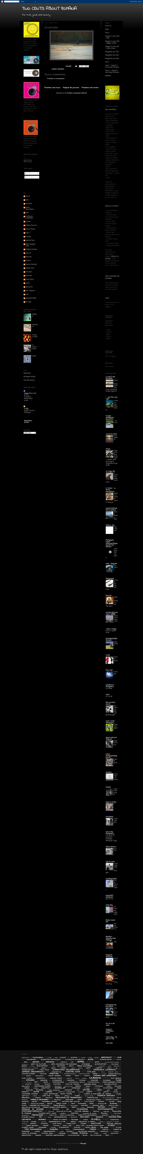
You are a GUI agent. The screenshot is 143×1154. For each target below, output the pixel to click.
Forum (107, 33)
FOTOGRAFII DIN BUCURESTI (111, 1006)
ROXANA (74, 1119)
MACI (57, 1095)
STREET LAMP (28, 1127)
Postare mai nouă (52, 87)
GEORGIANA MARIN (42, 1086)
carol (73, 1068)
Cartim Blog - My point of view (111, 1038)
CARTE (80, 1068)
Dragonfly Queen (116, 726)
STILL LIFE (67, 1125)
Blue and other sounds (110, 703)
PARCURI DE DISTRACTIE (31, 1107)
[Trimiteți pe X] (84, 66)
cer (116, 1068)
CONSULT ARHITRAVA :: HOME (110, 1031)
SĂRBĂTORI (25, 1121)
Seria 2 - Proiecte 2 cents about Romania (112, 71)
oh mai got (109, 696)
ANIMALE (63, 1062)
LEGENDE (81, 1092)
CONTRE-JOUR (73, 1072)
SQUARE (56, 1125)
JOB (115, 1090)
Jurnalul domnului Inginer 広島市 (112, 613)
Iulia (108, 1090)
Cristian (28, 222)
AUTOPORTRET (101, 1064)
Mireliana (57, 1099)
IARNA (26, 1088)
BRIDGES (116, 1066)
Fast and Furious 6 (116, 926)
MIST (79, 1099)
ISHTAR (86, 1090)
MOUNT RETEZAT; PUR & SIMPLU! (111, 509)
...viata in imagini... (111, 629)
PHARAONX (82, 1109)
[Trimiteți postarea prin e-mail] (76, 66)
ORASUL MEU (98, 1105)
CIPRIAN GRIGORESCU (33, 1072)
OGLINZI (84, 1105)
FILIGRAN (107, 1080)
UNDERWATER (49, 1131)
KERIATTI (25, 1092)
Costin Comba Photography (110, 722)
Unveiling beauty (111, 879)
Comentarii (30, 177)
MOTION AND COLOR (71, 1101)
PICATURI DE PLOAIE (64, 1111)
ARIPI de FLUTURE (112, 990)
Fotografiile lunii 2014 (112, 52)
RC (40, 1117)
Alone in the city (115, 743)
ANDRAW (50, 1062)
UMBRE (37, 1131)
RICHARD (84, 1117)
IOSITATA (68, 1090)
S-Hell (108, 655)
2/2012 (74, 1057)
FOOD (45, 1082)
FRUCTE (28, 1084)
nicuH (107, 694)
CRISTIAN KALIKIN (84, 1073)
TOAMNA (53, 1129)
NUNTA (24, 1105)
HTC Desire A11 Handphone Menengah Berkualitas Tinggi (111, 838)
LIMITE (106, 1092)
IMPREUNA (76, 1088)
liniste (115, 1092)
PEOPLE (56, 1109)
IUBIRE (99, 1090)
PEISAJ (114, 1107)
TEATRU (77, 1127)
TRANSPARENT (79, 1129)
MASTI (38, 1097)
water (105, 1133)
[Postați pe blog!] (82, 66)
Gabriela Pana (30, 240)
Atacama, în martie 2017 (116, 618)
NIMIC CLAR (61, 1103)
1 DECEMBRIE (37, 1057)
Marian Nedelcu (89, 1095)
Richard (28, 261)
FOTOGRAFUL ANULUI (77, 1082)
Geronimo (58, 1086)
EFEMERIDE (109, 817)
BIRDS (71, 1066)
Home (107, 62)
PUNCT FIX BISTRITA (67, 1115)
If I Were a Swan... (34, 347)
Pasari (83, 1107)
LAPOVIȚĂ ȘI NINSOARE (66, 1092)
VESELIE (116, 1131)
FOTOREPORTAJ (93, 1082)
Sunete (53, 1127)
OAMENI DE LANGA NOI (39, 1105)
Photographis (110, 579)
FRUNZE (47, 1084)
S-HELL (96, 1119)
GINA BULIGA (68, 1086)
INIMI (119, 1088)
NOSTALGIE (102, 1103)
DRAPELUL (41, 1078)
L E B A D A (116, 422)
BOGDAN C (102, 1066)
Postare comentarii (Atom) (77, 93)
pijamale (106, 1111)
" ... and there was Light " (111, 398)
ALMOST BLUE (106, 1059)
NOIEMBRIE (82, 1103)
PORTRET (74, 1113)
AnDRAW (29, 204)
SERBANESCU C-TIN (57, 1121)
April (27, 213)
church (89, 1070)
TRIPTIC (105, 1129)
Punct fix (108, 26)
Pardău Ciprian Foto (110, 921)
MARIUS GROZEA (106, 1096)
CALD (53, 1068)
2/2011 (63, 1057)
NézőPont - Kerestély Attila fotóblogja (111, 938)
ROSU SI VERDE (60, 1119)
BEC (53, 1066)
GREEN (78, 1086)
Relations (108, 76)
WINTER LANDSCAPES (55, 1135)
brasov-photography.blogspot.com (111, 756)
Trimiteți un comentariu (55, 78)
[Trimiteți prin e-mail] (80, 66)
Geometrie (26, 1086)
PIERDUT (96, 1111)
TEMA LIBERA (90, 1127)
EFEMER (30, 1080)
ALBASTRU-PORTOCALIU (51, 1059)
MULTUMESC (89, 1101)
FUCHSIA (57, 1084)
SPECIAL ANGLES (114, 1123)
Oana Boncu (59, 1105)
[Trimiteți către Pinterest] (88, 66)
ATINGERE (86, 1064)
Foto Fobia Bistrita (29, 380)
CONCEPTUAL (56, 1072)
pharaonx (109, 772)
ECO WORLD (116, 1078)
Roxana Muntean (31, 264)
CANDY (63, 1068)
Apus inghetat (116, 437)
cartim (28, 283)
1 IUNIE (49, 1057)
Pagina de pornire (71, 87)
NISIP (73, 1103)
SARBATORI (114, 1119)
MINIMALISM (92, 1097)
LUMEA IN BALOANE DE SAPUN (97, 1094)
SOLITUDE (96, 1123)
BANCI (24, 1066)
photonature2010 (31, 298)
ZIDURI (84, 1135)
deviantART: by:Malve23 (109, 896)
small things (57, 1123)
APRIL (81, 1061)
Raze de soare (115, 1115)
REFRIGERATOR (60, 1117)
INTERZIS (40, 1090)
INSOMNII (29, 1090)
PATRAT (101, 1107)
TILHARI (118, 1127)
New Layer (109, 670)
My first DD (109, 899)
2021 (90, 1057)
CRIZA (94, 1073)
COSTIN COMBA (28, 1073)
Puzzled (108, 787)
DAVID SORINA (54, 1075)
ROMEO (61, 69)
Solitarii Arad (30, 268)
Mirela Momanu (111, 847)
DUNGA (84, 1078)
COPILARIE (91, 1072)
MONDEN (25, 1101)
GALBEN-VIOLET (110, 1084)
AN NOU (118, 1059)
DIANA (68, 1075)
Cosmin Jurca (113, 1072)
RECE (49, 1117)
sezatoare (24, 1123)
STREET (111, 1125)
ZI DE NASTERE (74, 1135)
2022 (97, 1057)
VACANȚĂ (70, 1131)
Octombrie (74, 1105)
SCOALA (43, 1121)
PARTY (74, 1107)
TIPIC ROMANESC (111, 110)
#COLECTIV (25, 1057)
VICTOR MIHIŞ (47, 1133)
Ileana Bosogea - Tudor (31, 245)
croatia (115, 993)
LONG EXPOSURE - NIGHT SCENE (57, 1094)
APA (72, 1062)
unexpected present (115, 791)
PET (67, 1109)
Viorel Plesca (30, 280)
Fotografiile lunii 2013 (112, 55)
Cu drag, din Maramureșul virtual (28, 398)
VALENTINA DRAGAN (86, 1131)
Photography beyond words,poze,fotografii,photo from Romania (111, 543)
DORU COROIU (27, 1078)
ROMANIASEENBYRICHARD (111, 639)
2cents (28, 196)
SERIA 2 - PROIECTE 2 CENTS (109, 1121)
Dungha (28, 237)
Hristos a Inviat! (34, 336)
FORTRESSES (58, 1082)
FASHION (70, 1080)
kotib (27, 295)
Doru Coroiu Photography (110, 833)
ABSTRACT (106, 1057)
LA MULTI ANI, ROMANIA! (110, 378)
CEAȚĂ (109, 1068)
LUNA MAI (46, 1095)
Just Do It (115, 849)
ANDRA (35, 1062)
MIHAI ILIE (49, 1097)
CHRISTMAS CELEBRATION (65, 1070)
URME (62, 1131)
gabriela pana (90, 1084)
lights (99, 1092)
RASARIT (105, 1115)
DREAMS (69, 1078)
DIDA (77, 1075)
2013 (115, 942)
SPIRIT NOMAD (32, 1125)
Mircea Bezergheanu (108, 1097)
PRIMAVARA (37, 1115)
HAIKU (107, 298)
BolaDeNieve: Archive (28, 422)
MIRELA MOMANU (39, 1100)
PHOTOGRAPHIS (105, 1109)
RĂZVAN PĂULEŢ (28, 1117)
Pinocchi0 (29, 257)
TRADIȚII (67, 1129)
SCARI (33, 1121)
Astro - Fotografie (111, 564)
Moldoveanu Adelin (93, 1099)
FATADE (82, 1080)
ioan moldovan (30, 291)
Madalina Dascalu (31, 249)
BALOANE (114, 1064)
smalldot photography (110, 972)
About (107, 29)
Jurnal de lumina (111, 434)
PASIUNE (90, 1107)
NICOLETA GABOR (37, 1103)
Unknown (29, 272)
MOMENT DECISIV (112, 1099)
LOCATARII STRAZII (30, 1094)
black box (109, 595)
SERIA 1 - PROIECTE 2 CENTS (83, 1121)
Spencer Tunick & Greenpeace (29, 411)
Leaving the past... (116, 820)
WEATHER (114, 1133)
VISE (96, 1133)
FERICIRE (94, 1080)
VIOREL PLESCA (79, 1133)
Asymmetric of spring (116, 776)
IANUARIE (117, 1086)
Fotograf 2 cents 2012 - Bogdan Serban (112, 42)
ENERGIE (44, 1080)
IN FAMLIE (97, 1088)
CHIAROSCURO (28, 1070)
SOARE (83, 1123)
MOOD (34, 1101)
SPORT (46, 1125)
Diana (27, 233)
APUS (97, 1062)
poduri (63, 1113)
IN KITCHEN (107, 1088)
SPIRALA (34, 315)
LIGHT (89, 1092)
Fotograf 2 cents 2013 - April (112, 37)
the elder (28, 302)
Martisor (26, 1098)
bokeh (109, 1066)
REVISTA (74, 1117)
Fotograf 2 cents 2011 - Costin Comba (112, 47)
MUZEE (112, 1101)
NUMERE (113, 1103)
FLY (36, 1082)
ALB (119, 1057)
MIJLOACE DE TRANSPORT (69, 1098)
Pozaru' (104, 1113)
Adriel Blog (109, 905)
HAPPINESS (99, 1086)
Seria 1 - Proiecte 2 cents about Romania (112, 66)
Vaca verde (109, 1043)
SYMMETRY (64, 1127)
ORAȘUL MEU (114, 1105)
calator (43, 1068)
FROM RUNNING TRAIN (112, 1082)
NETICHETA (27, 373)
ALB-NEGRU (31, 1059)
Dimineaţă (109, 688)
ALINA (90, 1059)
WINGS (38, 1135)
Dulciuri (77, 1078)
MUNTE (101, 1101)
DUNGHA (95, 1078)
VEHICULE (104, 1131)
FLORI (118, 1080)
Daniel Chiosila (30, 229)
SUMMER (42, 1127)
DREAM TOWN (56, 1078)
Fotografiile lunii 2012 (112, 59)
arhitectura (25, 1064)
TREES (93, 1129)
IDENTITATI (45, 1088)
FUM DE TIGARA (72, 1084)
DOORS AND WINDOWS (105, 1076)
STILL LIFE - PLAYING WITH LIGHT (90, 1125)
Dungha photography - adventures (110, 417)
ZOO (107, 1135)
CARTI (88, 1068)
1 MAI (55, 1057)
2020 (83, 1057)
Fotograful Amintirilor (109, 956)
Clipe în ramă (110, 862)
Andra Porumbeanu (30, 208)
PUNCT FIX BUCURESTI (87, 1115)
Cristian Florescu (70, 1073)
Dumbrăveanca (116, 960)
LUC (79, 1094)
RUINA (85, 1119)
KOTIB (36, 1092)
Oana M (28, 253)
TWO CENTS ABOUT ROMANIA (49, 8)
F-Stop (26, 409)
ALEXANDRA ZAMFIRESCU (75, 1059)
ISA (78, 1090)
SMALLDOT (71, 1123)
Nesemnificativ (115, 529)
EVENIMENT (57, 1080)
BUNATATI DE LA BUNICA (30, 1068)
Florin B (29, 1082)
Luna (35, 1095)
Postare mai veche (90, 87)
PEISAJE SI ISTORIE (111, 206)
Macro (67, 1095)
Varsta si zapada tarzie (111, 632)
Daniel (28, 1075)
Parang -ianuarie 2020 (116, 515)
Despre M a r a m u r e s (30, 394)
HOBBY (108, 1086)
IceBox (36, 1088)
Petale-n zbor (110, 525)
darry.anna (29, 287)
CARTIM (99, 1068)
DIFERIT (86, 1075)
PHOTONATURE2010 (32, 1111)
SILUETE (44, 1123)
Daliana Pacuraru (31, 225)
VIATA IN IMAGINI (29, 1133)
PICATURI (51, 1111)
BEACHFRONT (42, 1066)
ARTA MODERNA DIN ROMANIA (64, 1064)
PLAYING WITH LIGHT (47, 1113)
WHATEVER (26, 1135)
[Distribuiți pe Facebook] (86, 66)
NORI (91, 1103)
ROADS (99, 1117)
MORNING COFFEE (49, 1101)
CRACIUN (43, 1073)
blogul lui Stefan (111, 802)
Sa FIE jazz (116, 673)
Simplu (108, 449)
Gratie (34, 356)
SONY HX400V (116, 644)
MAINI (77, 1095)
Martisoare (35, 326)
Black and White (84, 1066)
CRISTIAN (54, 1074)
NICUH (49, 1103)
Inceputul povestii (116, 659)
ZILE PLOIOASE (96, 1135)
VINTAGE (62, 1133)
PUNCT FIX (53, 1115)
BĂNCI (32, 1066)
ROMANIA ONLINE (29, 377)
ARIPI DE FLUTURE (38, 1064)
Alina (27, 200)
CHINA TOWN (44, 1070)
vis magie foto (110, 471)
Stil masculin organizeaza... (116, 910)
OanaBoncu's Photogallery (110, 686)
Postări (28, 173)
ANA (25, 1062)
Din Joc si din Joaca (110, 1024)
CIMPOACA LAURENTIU (29, 217)
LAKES (54, 69)
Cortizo (103, 1072)
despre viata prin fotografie (111, 738)
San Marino (116, 567)
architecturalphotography (112, 1062)
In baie (86, 1088)
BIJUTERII (61, 1066)
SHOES (33, 1123)
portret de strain (89, 1113)
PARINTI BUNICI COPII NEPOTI (55, 1107)
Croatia (104, 1073)
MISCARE (69, 1099)
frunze (37, 1084)
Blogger (83, 1143)
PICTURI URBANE (82, 1111)
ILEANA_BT (60, 1088)
